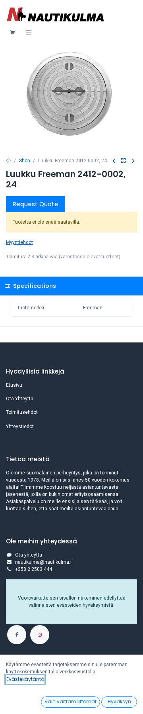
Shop (24, 160)
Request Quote (35, 204)
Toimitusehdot (22, 412)
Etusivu (14, 385)
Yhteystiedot (20, 426)
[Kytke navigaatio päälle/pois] (28, 32)
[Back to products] (123, 161)
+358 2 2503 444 (33, 569)
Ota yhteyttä (28, 555)
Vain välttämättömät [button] (70, 701)
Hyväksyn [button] (119, 701)
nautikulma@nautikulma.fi (44, 562)
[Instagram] (39, 634)
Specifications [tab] (34, 286)
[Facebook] (16, 634)
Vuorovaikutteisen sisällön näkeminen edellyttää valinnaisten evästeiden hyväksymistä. (72, 601)
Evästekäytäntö (25, 679)
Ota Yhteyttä (19, 398)
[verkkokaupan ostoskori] (12, 32)
